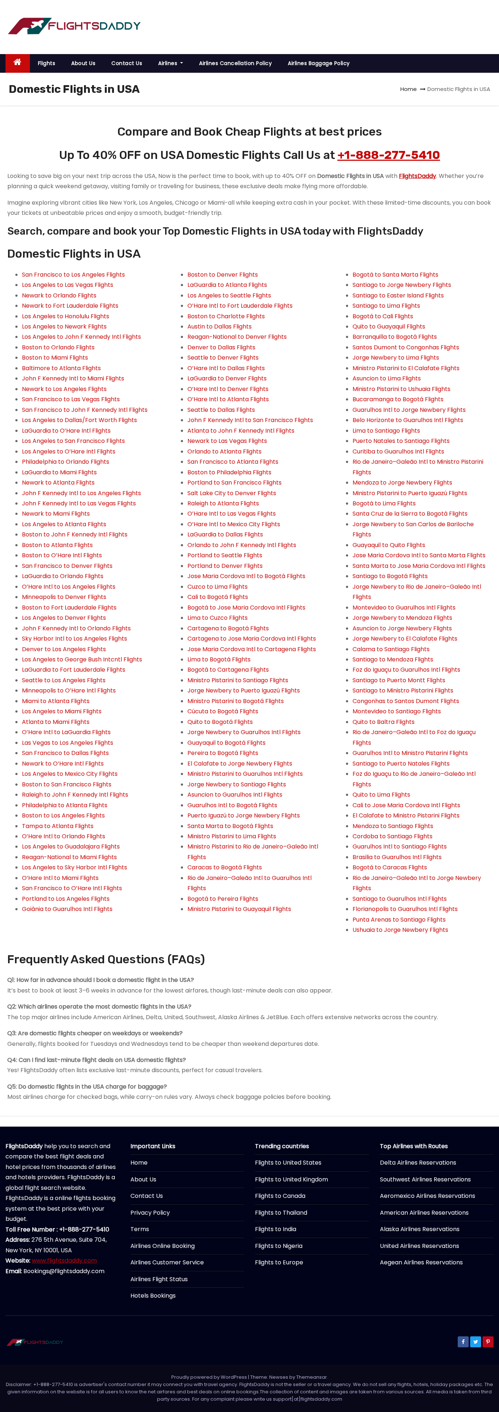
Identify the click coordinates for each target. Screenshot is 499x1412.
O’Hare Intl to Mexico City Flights (233, 524)
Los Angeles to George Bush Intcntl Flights (82, 659)
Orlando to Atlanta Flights (224, 451)
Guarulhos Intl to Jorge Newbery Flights (409, 410)
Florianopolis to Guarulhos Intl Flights (405, 909)
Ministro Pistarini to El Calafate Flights (406, 368)
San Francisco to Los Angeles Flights (73, 274)
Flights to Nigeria (278, 1246)
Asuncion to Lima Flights (387, 378)
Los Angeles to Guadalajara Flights (71, 846)
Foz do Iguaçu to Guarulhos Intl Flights (406, 669)
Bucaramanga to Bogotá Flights (398, 399)
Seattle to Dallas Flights (221, 410)
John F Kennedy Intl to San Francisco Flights (250, 420)
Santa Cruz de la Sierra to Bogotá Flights (410, 513)
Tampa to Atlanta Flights (58, 826)
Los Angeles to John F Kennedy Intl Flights (81, 337)
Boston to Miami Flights (55, 357)
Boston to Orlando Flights (58, 347)
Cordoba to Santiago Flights (393, 836)
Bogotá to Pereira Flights (222, 899)
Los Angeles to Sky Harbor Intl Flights (74, 867)
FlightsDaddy (417, 176)
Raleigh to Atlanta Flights (223, 503)
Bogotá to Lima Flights (384, 503)
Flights (47, 63)
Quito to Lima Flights (381, 794)
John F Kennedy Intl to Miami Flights (73, 378)
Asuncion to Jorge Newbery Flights (402, 628)
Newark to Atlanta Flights (58, 482)
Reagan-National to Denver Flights (237, 337)
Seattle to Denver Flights (223, 357)
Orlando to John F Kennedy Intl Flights (241, 545)
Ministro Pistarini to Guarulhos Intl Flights (245, 774)
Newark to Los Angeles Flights (64, 389)
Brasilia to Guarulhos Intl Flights (397, 857)
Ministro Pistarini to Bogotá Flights (235, 701)
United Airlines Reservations (419, 1246)
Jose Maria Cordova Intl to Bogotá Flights (246, 576)
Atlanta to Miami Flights (55, 722)
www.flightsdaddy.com (64, 1260)
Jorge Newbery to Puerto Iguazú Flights (243, 690)
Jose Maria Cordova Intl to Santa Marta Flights (419, 555)
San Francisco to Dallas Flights (65, 753)
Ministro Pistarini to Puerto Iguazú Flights (410, 493)
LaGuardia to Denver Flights (227, 378)
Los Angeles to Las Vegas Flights (67, 285)
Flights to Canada (280, 1196)
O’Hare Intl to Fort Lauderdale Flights (240, 305)
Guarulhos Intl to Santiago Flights (400, 846)
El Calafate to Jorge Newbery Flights (239, 763)
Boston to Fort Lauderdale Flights (69, 607)
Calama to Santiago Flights (391, 649)
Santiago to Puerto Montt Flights (399, 680)
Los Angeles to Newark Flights (64, 326)
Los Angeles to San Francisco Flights (73, 441)
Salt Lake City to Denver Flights (231, 493)
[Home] (17, 63)
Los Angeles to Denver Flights (64, 618)
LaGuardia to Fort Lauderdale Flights (73, 669)
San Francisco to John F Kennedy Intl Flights (85, 410)
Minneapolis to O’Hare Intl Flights (69, 690)
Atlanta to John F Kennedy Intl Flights (240, 430)
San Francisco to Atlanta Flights (232, 462)
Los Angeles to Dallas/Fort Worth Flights (79, 420)
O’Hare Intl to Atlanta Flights (228, 399)
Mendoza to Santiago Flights (393, 826)
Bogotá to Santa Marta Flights (395, 274)
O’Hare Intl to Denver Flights (227, 389)
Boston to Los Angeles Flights (63, 815)
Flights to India (275, 1229)
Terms (139, 1229)
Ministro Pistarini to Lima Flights (231, 836)
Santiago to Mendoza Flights (393, 659)
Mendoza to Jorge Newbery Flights (402, 482)
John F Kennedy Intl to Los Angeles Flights (81, 493)
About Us (83, 63)
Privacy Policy (150, 1212)
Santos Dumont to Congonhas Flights (406, 347)
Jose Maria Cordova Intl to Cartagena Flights (251, 649)
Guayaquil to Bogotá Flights (226, 743)
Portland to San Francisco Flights (234, 482)
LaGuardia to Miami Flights (59, 472)
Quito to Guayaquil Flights (389, 326)
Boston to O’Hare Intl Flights (62, 555)
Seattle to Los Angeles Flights (64, 680)
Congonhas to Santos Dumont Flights (406, 701)
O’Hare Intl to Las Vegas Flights (231, 513)
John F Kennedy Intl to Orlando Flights (76, 628)
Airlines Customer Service (167, 1262)
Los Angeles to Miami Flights (62, 711)
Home (408, 89)
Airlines (168, 63)
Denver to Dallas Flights (221, 347)
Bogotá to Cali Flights (383, 316)
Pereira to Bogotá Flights (222, 753)
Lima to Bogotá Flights (219, 659)
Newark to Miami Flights (56, 513)
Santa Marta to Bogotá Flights (230, 826)
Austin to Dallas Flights (219, 326)
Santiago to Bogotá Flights (390, 576)
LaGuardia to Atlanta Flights (227, 285)
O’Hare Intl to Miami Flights (60, 878)
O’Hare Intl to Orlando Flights (63, 836)
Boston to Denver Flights (222, 274)
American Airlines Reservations (424, 1212)
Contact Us (126, 63)
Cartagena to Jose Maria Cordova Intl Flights (251, 638)
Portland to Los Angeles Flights (66, 899)
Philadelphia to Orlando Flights (65, 462)
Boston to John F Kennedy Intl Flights (74, 534)
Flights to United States (288, 1162)
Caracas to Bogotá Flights (224, 867)
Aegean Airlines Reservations (421, 1262)
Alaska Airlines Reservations (420, 1229)
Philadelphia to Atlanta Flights (64, 805)
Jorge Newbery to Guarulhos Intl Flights (244, 732)
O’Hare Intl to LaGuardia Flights (66, 732)
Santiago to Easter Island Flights (398, 295)
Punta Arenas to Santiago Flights (399, 919)
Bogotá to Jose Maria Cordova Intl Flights (246, 607)
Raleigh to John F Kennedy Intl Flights (75, 794)
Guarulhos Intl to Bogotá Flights (232, 805)
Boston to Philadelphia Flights (229, 472)
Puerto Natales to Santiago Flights (401, 441)
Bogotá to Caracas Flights (390, 867)
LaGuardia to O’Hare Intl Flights (66, 430)
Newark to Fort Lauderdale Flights (70, 305)
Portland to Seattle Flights (224, 555)
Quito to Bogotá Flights (220, 722)
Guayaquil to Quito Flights (389, 545)
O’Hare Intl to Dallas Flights (226, 368)
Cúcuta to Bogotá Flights (222, 711)
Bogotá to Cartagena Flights (228, 669)
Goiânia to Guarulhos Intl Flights (67, 909)
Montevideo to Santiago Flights (397, 711)
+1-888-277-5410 (389, 155)
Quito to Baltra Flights (384, 722)
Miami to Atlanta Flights (55, 701)
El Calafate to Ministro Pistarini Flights (406, 815)
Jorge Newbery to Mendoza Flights (402, 618)
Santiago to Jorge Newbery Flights (402, 285)
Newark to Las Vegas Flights (227, 441)
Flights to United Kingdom (291, 1179)
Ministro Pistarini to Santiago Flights (237, 680)
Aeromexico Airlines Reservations (427, 1196)
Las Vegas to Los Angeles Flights (67, 743)
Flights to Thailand (281, 1212)
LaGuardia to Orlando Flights (62, 576)
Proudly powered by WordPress (209, 1377)
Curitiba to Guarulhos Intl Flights (398, 451)
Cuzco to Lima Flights (217, 586)
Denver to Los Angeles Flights (64, 649)
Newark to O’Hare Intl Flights (63, 763)
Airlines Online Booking (162, 1246)
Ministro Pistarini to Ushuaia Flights (401, 389)
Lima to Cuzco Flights (217, 618)
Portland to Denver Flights (225, 566)
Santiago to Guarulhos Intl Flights (400, 899)
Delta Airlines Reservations (418, 1162)
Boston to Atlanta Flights (57, 545)
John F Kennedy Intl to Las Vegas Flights (79, 503)
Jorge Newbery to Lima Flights (396, 357)
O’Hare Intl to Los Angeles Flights (68, 586)
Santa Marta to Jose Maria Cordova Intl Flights (419, 566)
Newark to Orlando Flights (59, 295)
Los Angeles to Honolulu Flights (65, 316)
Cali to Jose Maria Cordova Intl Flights (406, 805)
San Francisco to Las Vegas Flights (71, 399)
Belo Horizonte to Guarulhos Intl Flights (408, 420)
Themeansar (311, 1377)
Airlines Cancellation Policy (235, 63)
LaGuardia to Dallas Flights (225, 534)
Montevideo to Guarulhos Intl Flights (404, 607)
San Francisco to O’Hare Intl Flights (72, 888)
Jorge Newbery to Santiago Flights (236, 784)
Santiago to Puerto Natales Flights (401, 763)
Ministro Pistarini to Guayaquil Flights (239, 909)
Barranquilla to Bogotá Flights (395, 337)
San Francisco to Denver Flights (67, 566)
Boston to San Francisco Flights (66, 784)
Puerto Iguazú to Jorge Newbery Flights (243, 815)
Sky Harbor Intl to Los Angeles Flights (74, 638)
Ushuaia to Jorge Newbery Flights (400, 930)
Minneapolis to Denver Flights (64, 597)
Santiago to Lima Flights (386, 305)
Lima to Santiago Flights (386, 430)
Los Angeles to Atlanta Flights (64, 524)
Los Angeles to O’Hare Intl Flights (68, 451)
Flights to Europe (279, 1262)
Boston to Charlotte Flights (226, 316)
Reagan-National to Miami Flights (69, 857)
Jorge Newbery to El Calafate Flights (405, 638)
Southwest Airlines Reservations (425, 1179)
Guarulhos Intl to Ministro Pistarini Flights (410, 753)
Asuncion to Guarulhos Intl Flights (234, 794)
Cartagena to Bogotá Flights (228, 628)
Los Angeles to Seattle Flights (229, 295)
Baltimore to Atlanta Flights (61, 368)
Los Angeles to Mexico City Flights (70, 774)
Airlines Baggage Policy (319, 63)
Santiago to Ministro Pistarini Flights (403, 690)
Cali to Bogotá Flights (217, 597)
